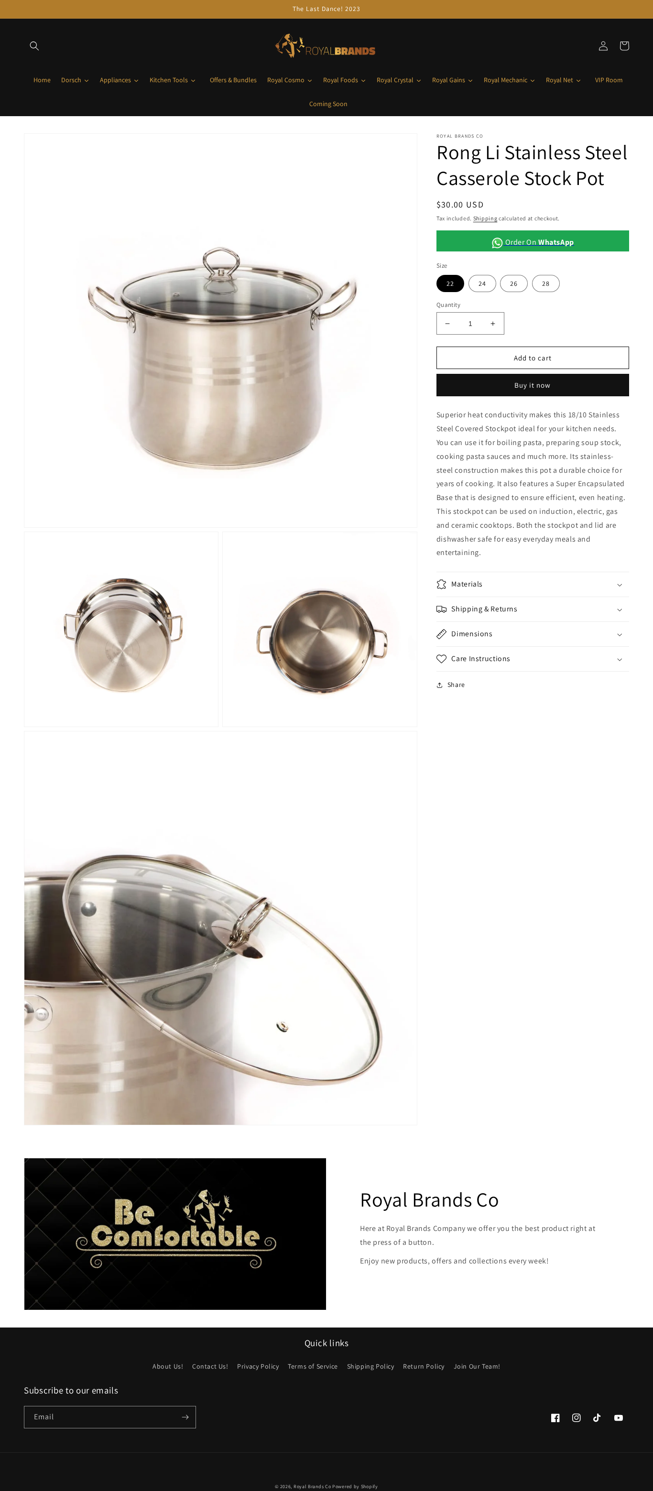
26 (514, 283)
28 (546, 283)
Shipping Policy (370, 1366)
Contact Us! (210, 1366)
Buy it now (532, 385)
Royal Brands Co (312, 1486)
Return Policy (424, 1366)
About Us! (167, 1366)
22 (450, 283)
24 (482, 283)
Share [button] (456, 684)
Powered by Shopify (355, 1486)
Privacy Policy (258, 1366)
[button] (34, 45)
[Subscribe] (185, 1417)
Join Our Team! (477, 1366)
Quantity (448, 305)
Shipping (485, 218)
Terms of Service (313, 1366)
